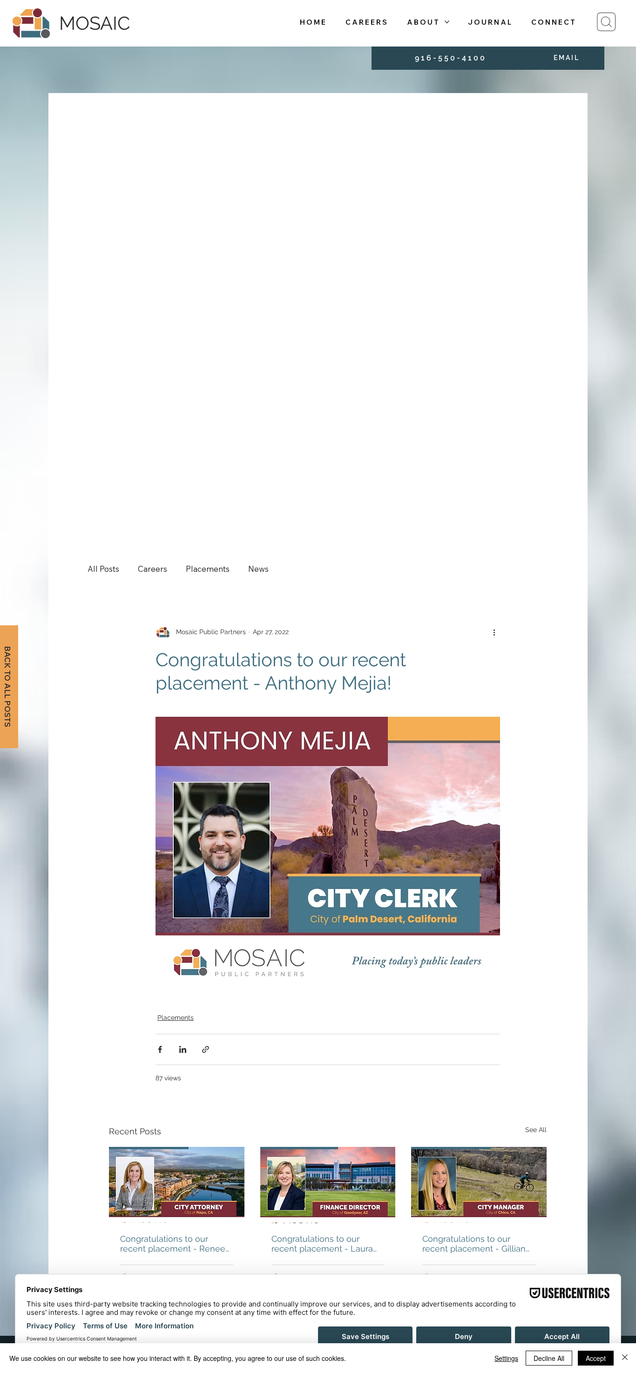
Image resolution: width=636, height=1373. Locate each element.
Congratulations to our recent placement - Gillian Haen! (474, 1243)
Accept (596, 1358)
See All (536, 1129)
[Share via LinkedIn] (182, 1049)
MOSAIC (94, 23)
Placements (208, 569)
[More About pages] (447, 22)
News (258, 569)
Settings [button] (506, 1358)
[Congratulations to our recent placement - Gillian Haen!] (479, 1185)
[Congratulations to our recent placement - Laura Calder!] (328, 1185)
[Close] (624, 1358)
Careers (152, 569)
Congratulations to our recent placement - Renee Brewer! (172, 1243)
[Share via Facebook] (160, 1049)
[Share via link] (205, 1049)
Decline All (549, 1358)
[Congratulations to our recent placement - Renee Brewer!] (176, 1185)
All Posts (103, 569)
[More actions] (494, 632)
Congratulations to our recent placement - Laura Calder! (322, 1243)
